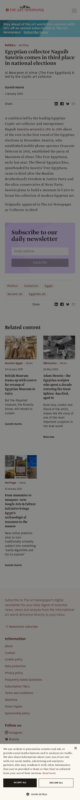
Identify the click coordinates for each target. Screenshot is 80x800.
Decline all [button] (56, 782)
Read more (49, 773)
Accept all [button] (20, 782)
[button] (38, 794)
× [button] (75, 748)
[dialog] (40, 772)
